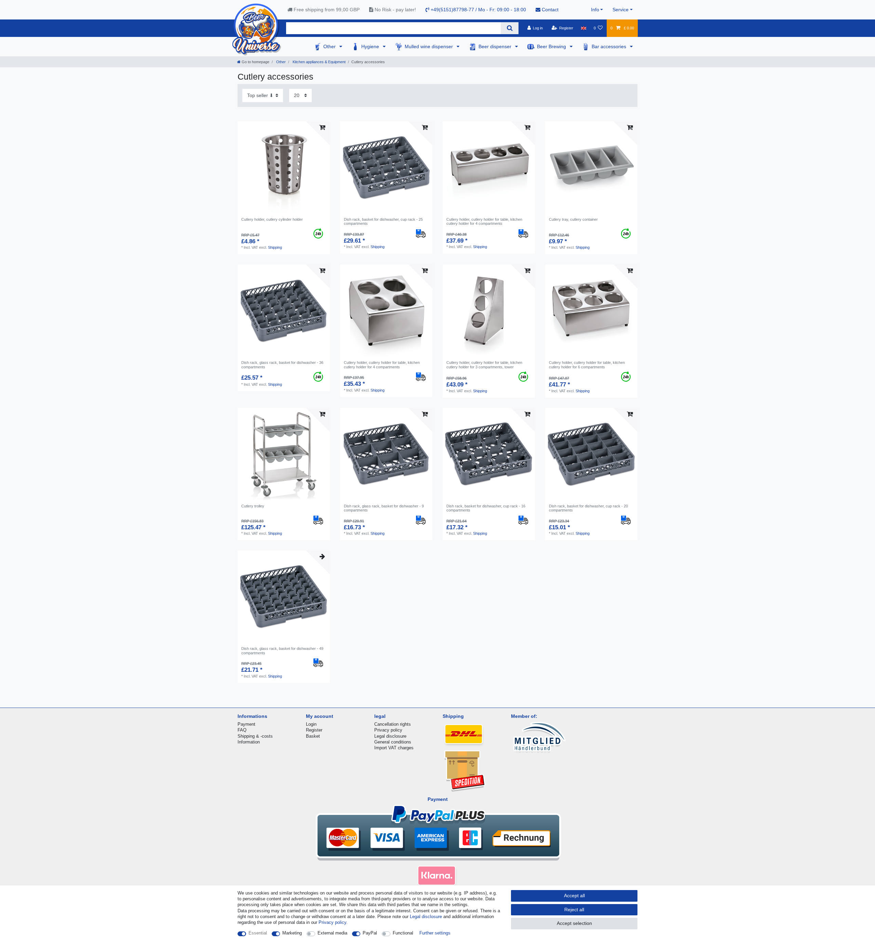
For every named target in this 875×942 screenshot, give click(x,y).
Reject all (574, 909)
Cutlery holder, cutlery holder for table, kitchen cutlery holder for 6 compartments (587, 364)
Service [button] (620, 9)
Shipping (275, 247)
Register (314, 730)
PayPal (370, 933)
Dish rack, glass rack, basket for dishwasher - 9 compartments (384, 508)
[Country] (583, 28)
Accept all (574, 895)
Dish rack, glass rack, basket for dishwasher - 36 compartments (282, 364)
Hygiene (370, 46)
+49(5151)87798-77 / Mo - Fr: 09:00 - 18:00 (477, 9)
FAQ (242, 730)
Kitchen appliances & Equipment (319, 62)
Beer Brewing (552, 46)
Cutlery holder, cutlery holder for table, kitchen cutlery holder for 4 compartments (484, 221)
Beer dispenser (496, 46)
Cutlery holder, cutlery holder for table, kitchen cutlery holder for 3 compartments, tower (484, 364)
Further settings (434, 933)
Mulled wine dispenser (429, 46)
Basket (313, 736)
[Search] (509, 28)
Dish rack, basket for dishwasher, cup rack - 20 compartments (588, 508)
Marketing (292, 933)
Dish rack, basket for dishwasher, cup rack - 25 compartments (383, 221)
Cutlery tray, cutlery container (573, 219)
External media (332, 933)
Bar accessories (610, 46)
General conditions (392, 742)
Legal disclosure (390, 736)
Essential (257, 933)
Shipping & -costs (255, 736)
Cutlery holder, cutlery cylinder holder (272, 219)
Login (311, 724)
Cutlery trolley (252, 506)
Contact (549, 9)
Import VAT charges (394, 747)
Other (330, 46)
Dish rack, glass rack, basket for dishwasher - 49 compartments (282, 650)
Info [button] (595, 9)
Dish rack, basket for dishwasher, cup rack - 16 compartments (485, 508)
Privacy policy (388, 730)
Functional (403, 933)
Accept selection (574, 923)
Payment (246, 724)
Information (249, 742)
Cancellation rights (392, 724)
